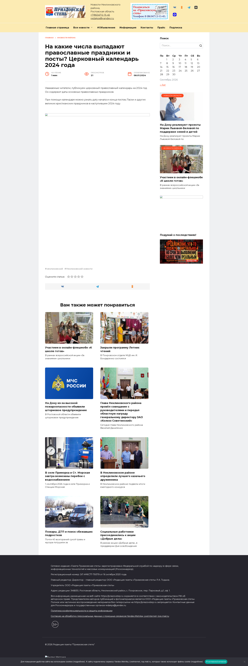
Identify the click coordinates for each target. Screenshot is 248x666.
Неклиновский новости (79, 269)
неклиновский (55, 269)
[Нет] (244, 661)
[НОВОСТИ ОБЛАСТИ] (181, 118)
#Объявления (106, 27)
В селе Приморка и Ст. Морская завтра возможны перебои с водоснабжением (67, 476)
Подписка (175, 27)
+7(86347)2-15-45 (100, 15)
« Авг (163, 85)
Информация (128, 27)
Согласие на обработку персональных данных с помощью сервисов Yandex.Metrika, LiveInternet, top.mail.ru (110, 616)
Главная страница (57, 27)
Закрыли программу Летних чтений (119, 349)
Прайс (161, 27)
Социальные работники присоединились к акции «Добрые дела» (117, 535)
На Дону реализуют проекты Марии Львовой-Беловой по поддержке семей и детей (180, 128)
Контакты (147, 27)
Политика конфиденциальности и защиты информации (81, 610)
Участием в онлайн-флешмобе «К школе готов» (68, 349)
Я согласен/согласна (216, 661)
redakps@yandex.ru (102, 18)
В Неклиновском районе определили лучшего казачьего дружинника (122, 476)
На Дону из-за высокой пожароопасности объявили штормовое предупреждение (66, 406)
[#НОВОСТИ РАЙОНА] (181, 171)
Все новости (81, 27)
